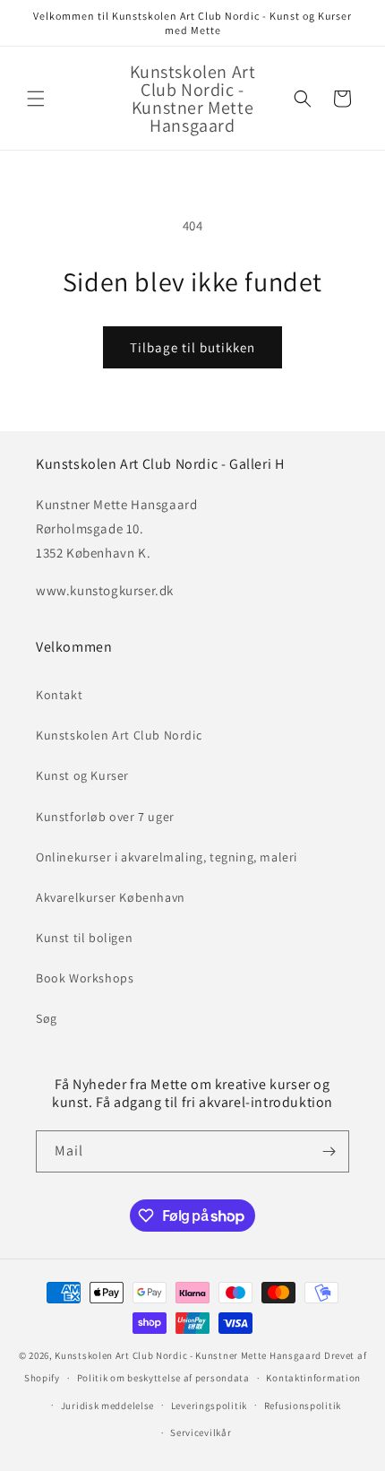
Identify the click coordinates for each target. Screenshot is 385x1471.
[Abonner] (328, 1151)
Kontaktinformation (313, 1377)
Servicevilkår (200, 1432)
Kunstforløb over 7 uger (105, 817)
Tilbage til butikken (192, 347)
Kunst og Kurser (82, 775)
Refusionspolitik (302, 1405)
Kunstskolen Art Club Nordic (118, 735)
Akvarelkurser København (110, 897)
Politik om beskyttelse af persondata (163, 1377)
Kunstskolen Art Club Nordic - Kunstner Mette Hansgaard (188, 1355)
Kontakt (59, 695)
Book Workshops (84, 978)
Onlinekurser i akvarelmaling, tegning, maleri (166, 857)
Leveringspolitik (209, 1405)
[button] (36, 98)
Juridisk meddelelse (107, 1405)
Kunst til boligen (84, 938)
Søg (46, 1018)
